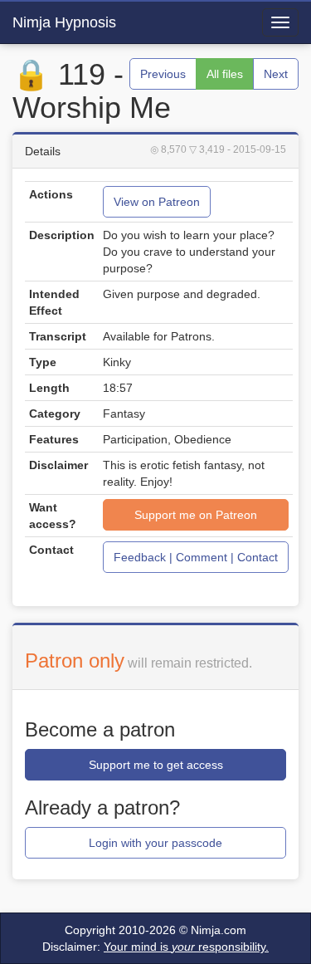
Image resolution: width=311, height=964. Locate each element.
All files (225, 74)
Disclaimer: (155, 946)
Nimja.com (218, 930)
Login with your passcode (155, 842)
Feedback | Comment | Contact (196, 557)
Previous (163, 74)
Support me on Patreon (195, 514)
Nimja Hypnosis (64, 22)
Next (276, 74)
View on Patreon (157, 201)
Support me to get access (156, 764)
